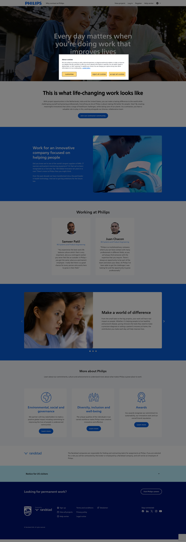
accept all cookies (117, 74)
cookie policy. (86, 68)
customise (69, 74)
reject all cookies (99, 74)
